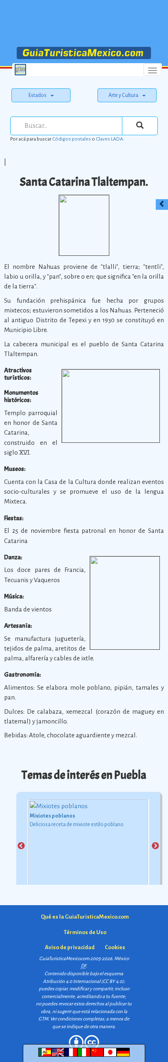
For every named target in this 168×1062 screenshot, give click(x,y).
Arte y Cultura (123, 95)
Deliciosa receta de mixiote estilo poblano (77, 824)
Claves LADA (109, 139)
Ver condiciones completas (77, 1019)
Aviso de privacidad (70, 947)
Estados (37, 95)
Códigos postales (71, 139)
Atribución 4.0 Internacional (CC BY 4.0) (83, 981)
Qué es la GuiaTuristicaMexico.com (85, 917)
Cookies (115, 947)
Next (155, 846)
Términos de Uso (85, 932)
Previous (21, 846)
